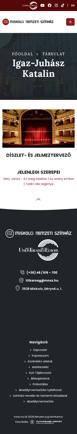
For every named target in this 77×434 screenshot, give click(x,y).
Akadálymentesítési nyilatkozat (40, 390)
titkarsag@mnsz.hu (42, 280)
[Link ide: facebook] (50, 5)
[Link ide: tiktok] (62, 5)
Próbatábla (40, 384)
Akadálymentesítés (40, 401)
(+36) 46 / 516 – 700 (42, 273)
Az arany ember (62, 179)
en (73, 5)
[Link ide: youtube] (42, 5)
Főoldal (22, 54)
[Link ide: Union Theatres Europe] (30, 5)
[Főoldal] (28, 22)
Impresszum (40, 356)
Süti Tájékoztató (40, 373)
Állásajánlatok (40, 378)
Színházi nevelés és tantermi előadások (40, 396)
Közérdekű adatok (40, 361)
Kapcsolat (40, 350)
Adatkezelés (40, 367)
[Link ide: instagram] (56, 5)
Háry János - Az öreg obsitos (25, 179)
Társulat (53, 54)
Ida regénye (44, 184)
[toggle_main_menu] (70, 22)
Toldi (29, 184)
